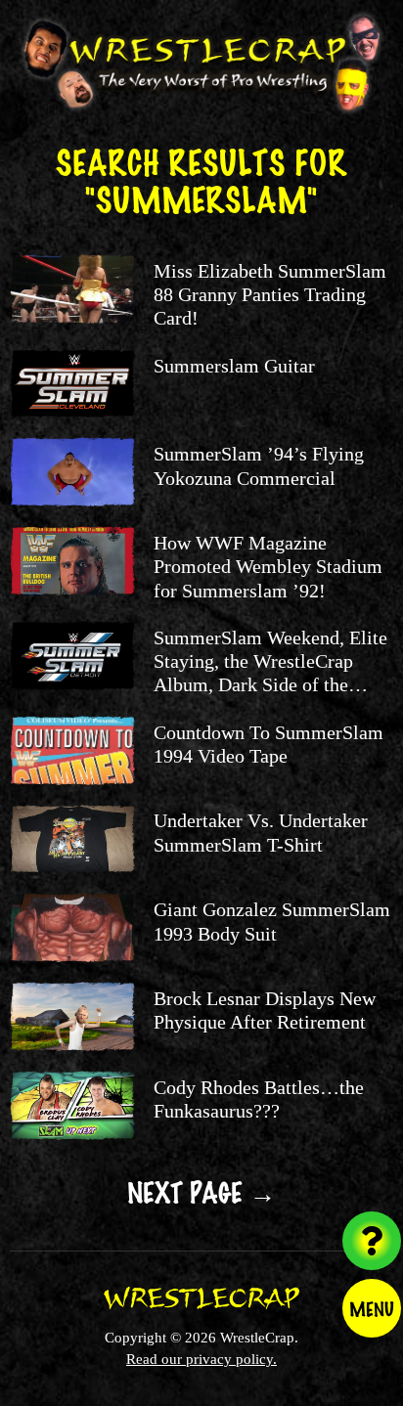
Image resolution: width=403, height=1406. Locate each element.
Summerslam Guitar (234, 365)
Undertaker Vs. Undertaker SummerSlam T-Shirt (261, 832)
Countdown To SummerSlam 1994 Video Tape (268, 744)
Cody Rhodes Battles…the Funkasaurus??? (259, 1098)
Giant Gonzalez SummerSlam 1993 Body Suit (272, 921)
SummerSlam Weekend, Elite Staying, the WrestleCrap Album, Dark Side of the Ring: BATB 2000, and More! (271, 673)
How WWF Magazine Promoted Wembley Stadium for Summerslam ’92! (268, 566)
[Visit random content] (371, 1240)
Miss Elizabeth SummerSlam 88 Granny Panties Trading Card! (270, 295)
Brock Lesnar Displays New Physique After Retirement (265, 1010)
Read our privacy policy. (201, 1358)
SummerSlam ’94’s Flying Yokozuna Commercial (259, 465)
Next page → (201, 1190)
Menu (371, 1308)
